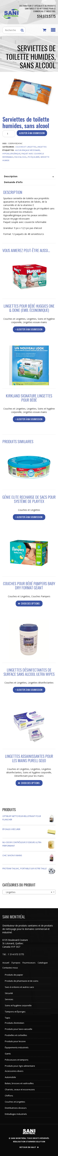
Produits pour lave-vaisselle (18, 1029)
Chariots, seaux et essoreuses (20, 1089)
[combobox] (29, 892)
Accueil (5, 962)
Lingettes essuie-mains (35, 322)
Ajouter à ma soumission (32, 133)
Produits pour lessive (15, 1041)
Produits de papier (14, 974)
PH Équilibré (33, 157)
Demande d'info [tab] (13, 182)
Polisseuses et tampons (16, 1059)
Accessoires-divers (14, 1071)
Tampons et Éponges (15, 1011)
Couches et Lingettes (25, 147)
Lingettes (41, 147)
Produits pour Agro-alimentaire (20, 1065)
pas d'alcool (20, 157)
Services (9, 999)
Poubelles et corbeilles (16, 1035)
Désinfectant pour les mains (29, 775)
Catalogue (43, 962)
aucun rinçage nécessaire (27, 150)
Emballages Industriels (16, 1114)
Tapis (7, 1017)
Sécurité (9, 993)
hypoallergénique (11, 153)
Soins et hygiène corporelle (37, 772)
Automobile (10, 1077)
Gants (8, 1053)
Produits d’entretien (14, 1022)
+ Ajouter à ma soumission (28, 329)
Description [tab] (10, 176)
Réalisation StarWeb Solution (29, 1141)
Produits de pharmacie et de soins (21, 980)
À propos (15, 962)
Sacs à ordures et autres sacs (19, 987)
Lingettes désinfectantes (40, 682)
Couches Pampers (40, 596)
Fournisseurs (29, 962)
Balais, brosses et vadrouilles (19, 1083)
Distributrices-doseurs (16, 1107)
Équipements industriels (17, 1047)
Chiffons (9, 1095)
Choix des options (30, 603)
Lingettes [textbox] (28, 892)
